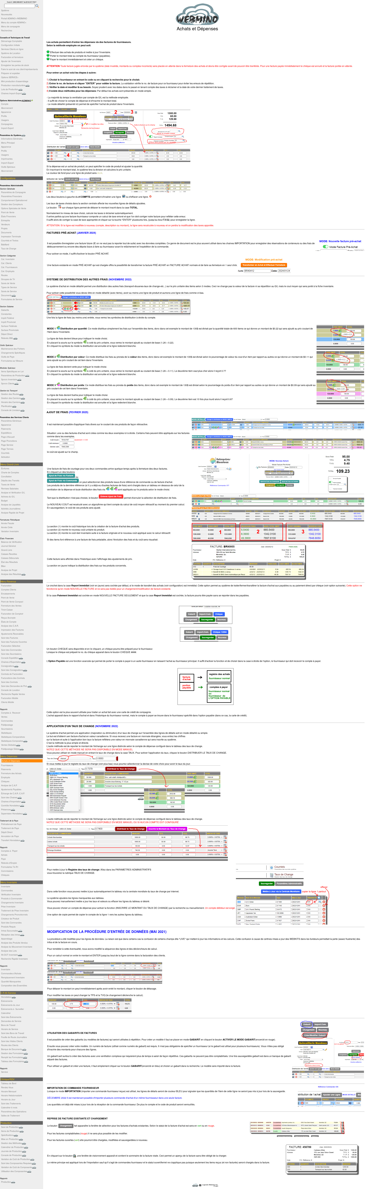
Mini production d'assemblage (14, 81)
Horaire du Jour (8, 1099)
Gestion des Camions (11, 398)
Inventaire (5, 886)
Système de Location (10, 53)
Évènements (7, 1001)
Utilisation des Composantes (14, 1171)
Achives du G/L (8, 496)
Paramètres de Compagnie (13, 192)
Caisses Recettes (9, 554)
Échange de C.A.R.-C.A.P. (13, 793)
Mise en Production (10, 1139)
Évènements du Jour (10, 1005)
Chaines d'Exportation (11, 661)
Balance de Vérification (11, 541)
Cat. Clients (6, 263)
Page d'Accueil (8, 436)
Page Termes (7, 448)
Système (5, 10)
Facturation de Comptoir (12, 613)
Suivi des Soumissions (11, 653)
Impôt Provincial (8, 322)
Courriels (5, 452)
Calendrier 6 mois (9, 1107)
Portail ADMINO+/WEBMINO (14, 18)
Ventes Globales (8, 744)
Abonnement (7, 108)
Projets (4, 228)
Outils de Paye (7, 356)
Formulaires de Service (11, 299)
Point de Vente (7, 212)
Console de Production (11, 1155)
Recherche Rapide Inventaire (14, 958)
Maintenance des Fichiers (13, 348)
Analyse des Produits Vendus (14, 942)
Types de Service (9, 287)
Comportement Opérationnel (14, 200)
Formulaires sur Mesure (12, 360)
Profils (4, 116)
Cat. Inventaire (8, 259)
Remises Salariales (10, 488)
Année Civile (7, 527)
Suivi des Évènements (11, 1017)
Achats (4, 854)
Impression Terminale (11, 236)
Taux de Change (8, 248)
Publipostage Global (10, 748)
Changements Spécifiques (13, 352)
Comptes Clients (8, 589)
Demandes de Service (11, 1021)
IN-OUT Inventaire (9, 954)
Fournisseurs (7, 765)
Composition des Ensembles (14, 985)
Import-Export (7, 128)
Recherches (6, 30)
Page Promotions (9, 440)
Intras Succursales (9, 930)
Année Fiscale (7, 523)
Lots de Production (9, 89)
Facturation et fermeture (12, 57)
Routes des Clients (9, 1045)
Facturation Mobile (9, 698)
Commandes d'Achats (11, 973)
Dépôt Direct (7, 832)
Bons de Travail (8, 1025)
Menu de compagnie (10, 26)
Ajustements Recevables (12, 633)
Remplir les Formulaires (12, 1057)
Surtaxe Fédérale (9, 326)
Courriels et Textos (9, 240)
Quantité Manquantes (11, 981)
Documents (6, 232)
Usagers (5, 120)
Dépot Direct (7, 334)
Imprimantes (7, 158)
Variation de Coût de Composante (16, 1167)
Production (6, 1181)
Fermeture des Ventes (11, 605)
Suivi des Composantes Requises (16, 1163)
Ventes (4, 716)
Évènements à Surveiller (12, 1009)
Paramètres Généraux (11, 420)
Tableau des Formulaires (12, 1061)
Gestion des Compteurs (12, 204)
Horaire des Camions (10, 402)
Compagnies (7, 124)
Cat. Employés (7, 271)
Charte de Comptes (10, 472)
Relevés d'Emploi (9, 862)
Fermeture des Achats (11, 773)
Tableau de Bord (8, 1083)
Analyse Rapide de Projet (12, 512)
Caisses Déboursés (10, 558)
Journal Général (8, 545)
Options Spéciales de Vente (13, 208)
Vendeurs (5, 224)
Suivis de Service (9, 291)
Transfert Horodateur (10, 840)
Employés (5, 777)
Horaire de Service (9, 1029)
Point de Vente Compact (12, 601)
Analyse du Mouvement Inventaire (16, 946)
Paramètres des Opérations (13, 1111)
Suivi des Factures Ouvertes (14, 641)
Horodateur (6, 996)
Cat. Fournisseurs (9, 267)
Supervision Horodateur (12, 813)
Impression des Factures (12, 629)
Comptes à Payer (9, 850)
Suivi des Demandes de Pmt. (14, 686)
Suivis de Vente (8, 283)
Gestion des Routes (10, 394)
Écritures (5, 468)
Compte (4, 103)
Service (4, 1071)
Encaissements (8, 593)
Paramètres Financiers (11, 196)
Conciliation (6, 476)
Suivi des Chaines (9, 797)
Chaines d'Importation (11, 801)
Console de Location (10, 690)
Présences (6, 809)
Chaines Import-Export (11, 93)
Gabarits (5, 309)
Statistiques (6, 732)
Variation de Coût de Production (15, 1159)
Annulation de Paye (10, 836)
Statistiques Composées (12, 740)
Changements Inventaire (12, 902)
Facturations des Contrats (13, 678)
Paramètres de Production (13, 375)
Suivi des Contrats (9, 682)
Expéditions (6, 432)
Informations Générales (12, 138)
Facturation (6, 585)
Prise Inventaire (8, 906)
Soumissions (7, 728)
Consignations (7, 665)
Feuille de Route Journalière (14, 1037)
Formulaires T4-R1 (9, 866)
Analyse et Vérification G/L (13, 492)
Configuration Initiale (10, 45)
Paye (3, 858)
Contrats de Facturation (12, 674)
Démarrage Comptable (11, 41)
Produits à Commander (11, 898)
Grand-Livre (6, 549)
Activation (5, 456)
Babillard (5, 244)
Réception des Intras (10, 934)
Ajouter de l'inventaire (11, 61)
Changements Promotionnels (14, 914)
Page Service (7, 444)
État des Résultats (9, 562)
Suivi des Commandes (11, 649)
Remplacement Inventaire (13, 977)
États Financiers (8, 216)
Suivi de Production (10, 1127)
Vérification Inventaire (11, 894)
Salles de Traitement (10, 1115)
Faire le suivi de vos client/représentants (19, 69)
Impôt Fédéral (7, 318)
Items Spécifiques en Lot (12, 371)
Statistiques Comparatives (13, 736)
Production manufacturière (13, 85)
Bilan (3, 566)
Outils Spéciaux (8, 166)
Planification (6, 406)
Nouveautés (6, 14)
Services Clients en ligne (12, 49)
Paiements (6, 428)
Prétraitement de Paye (11, 824)
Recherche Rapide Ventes (13, 694)
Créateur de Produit (10, 918)
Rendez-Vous (7, 1087)
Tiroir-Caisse (7, 609)
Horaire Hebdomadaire (11, 1095)
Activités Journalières (10, 508)
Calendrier (6, 1013)
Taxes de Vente (8, 484)
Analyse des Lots (9, 950)
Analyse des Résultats (11, 574)
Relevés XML (7, 338)
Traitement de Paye (10, 828)
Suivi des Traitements (11, 1103)
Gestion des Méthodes (11, 1143)
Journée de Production (11, 1151)
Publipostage (7, 724)
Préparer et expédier (10, 73)
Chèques (5, 781)
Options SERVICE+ (9, 77)
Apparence (6, 112)
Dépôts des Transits (10, 480)
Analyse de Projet (9, 570)
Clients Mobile (7, 702)
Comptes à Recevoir (10, 712)
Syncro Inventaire (9, 379)
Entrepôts (5, 220)
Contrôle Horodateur (10, 805)
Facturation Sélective (10, 645)
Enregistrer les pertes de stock (15, 65)
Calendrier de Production (12, 1147)
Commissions (7, 870)
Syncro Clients (7, 383)
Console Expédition (10, 657)
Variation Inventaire (10, 531)
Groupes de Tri (8, 279)
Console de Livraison (10, 410)
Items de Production (10, 1131)
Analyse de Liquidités (10, 504)
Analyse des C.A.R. (10, 625)
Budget (4, 500)
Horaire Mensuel (8, 1091)
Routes (4, 275)
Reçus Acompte (8, 617)
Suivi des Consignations (12, 669)
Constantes (6, 314)
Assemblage (6, 938)
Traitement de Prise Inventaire (15, 910)
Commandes (7, 720)
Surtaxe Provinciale (10, 330)
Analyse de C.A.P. (9, 785)
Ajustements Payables (11, 789)
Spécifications (7, 1135)
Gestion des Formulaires (12, 1053)
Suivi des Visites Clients (12, 1041)
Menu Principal (8, 142)
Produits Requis (8, 926)
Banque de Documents (11, 1049)
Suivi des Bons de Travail (12, 1033)
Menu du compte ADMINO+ (13, 22)
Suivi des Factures (9, 637)
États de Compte (8, 621)
